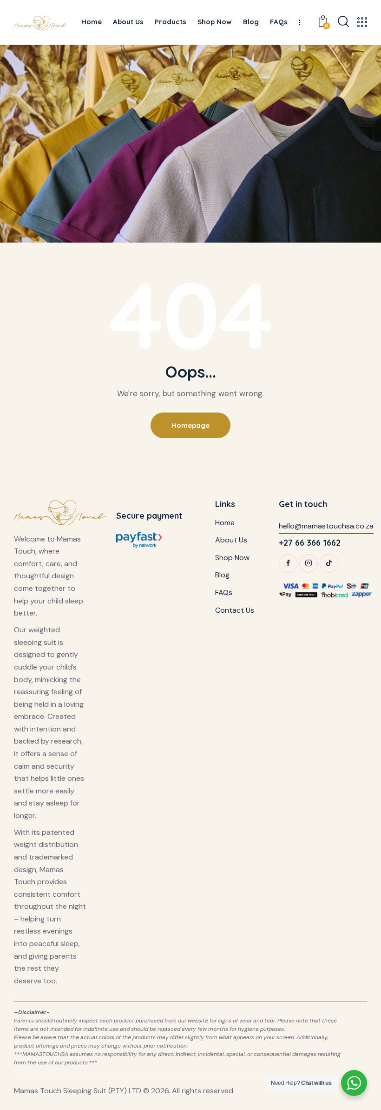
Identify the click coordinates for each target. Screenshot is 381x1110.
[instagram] (308, 563)
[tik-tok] (329, 563)
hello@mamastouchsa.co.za (326, 526)
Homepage (190, 425)
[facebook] (288, 563)
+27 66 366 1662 (310, 542)
